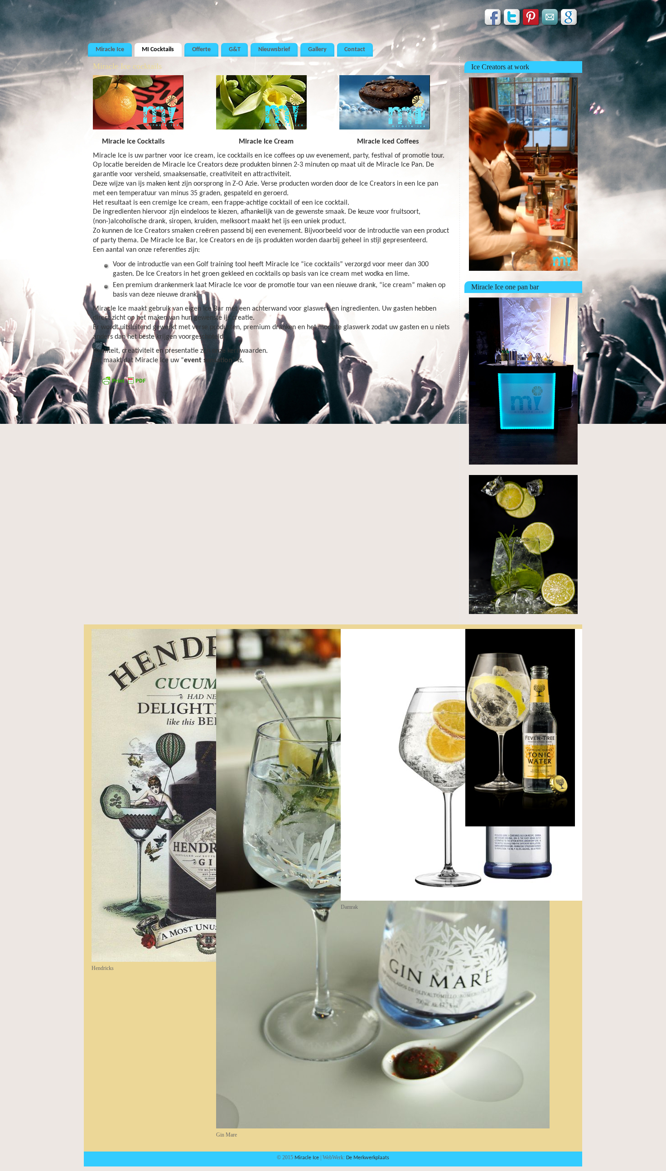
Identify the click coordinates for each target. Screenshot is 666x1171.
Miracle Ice (110, 49)
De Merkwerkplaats (367, 1158)
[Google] (569, 19)
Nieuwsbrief (274, 49)
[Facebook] (493, 19)
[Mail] (550, 19)
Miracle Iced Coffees (388, 141)
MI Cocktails (158, 49)
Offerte (201, 49)
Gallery (317, 49)
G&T (235, 49)
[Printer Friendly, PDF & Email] (123, 384)
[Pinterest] (531, 19)
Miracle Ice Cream (267, 141)
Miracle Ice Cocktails (135, 141)
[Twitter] (512, 19)
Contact (354, 49)
